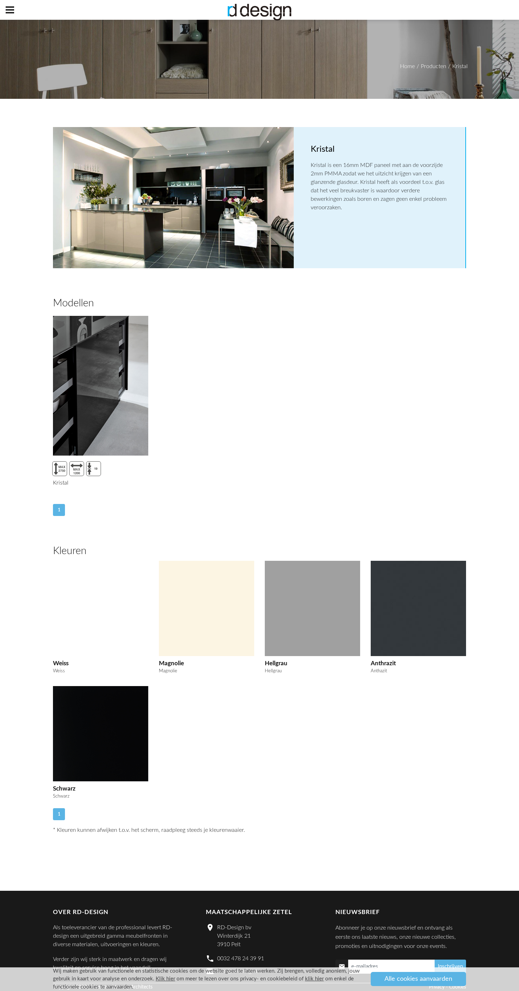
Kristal (460, 66)
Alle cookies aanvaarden (418, 979)
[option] (173, 197)
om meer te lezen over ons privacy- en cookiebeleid (226, 978)
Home (407, 66)
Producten (433, 66)
